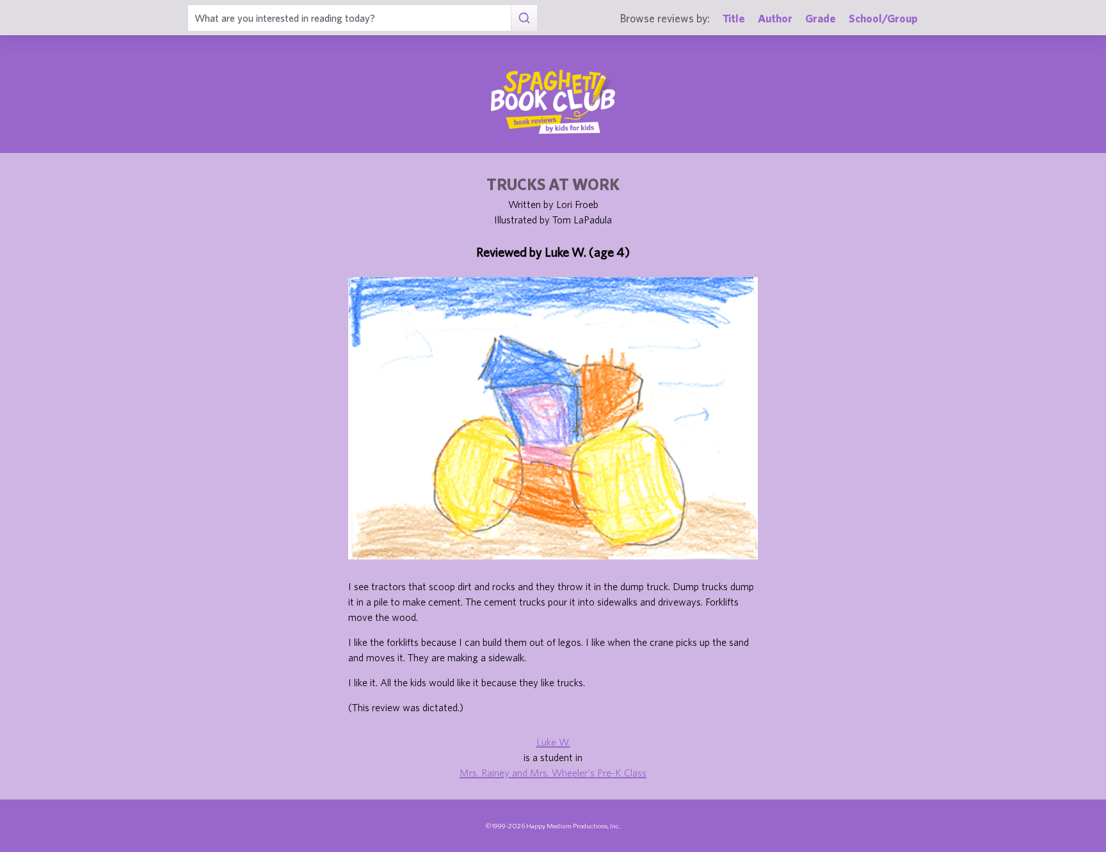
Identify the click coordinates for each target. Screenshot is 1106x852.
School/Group (883, 18)
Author (775, 18)
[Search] (524, 18)
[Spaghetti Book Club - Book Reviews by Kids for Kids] (553, 102)
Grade (820, 18)
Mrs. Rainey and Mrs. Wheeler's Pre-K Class (553, 772)
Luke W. (553, 742)
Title (734, 18)
